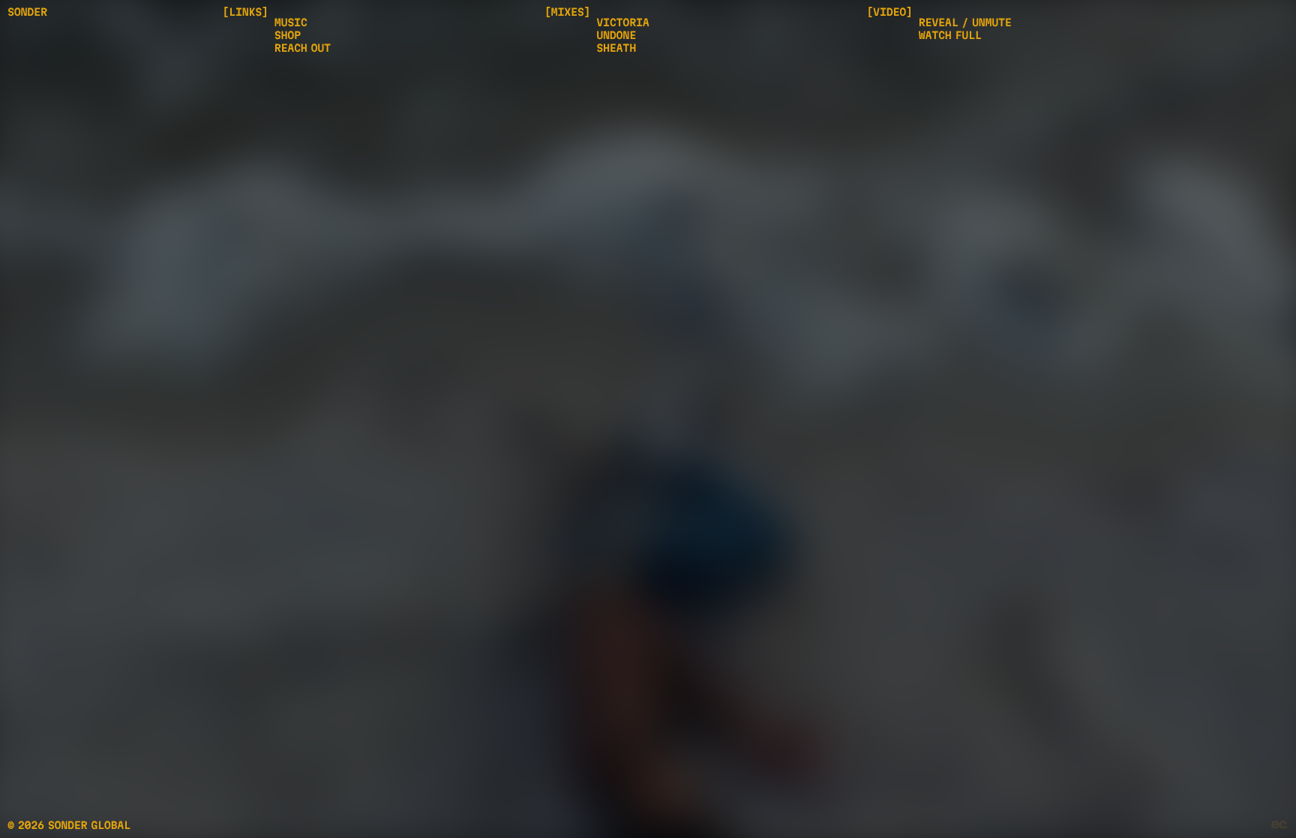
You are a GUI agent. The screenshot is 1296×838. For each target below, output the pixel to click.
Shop (287, 35)
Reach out (302, 48)
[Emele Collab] (1279, 825)
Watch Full (950, 35)
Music (291, 23)
